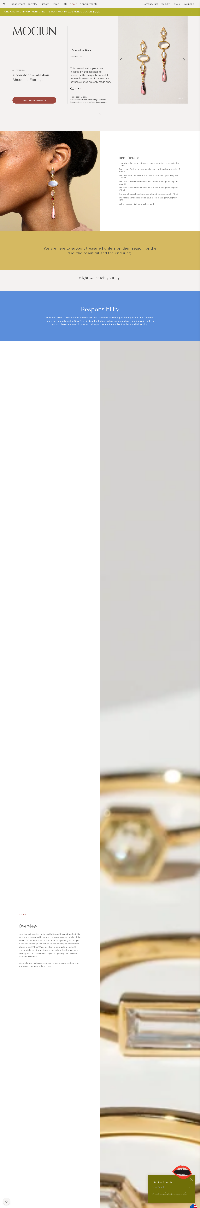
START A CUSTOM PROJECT (34, 100)
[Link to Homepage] (34, 31)
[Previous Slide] (121, 59)
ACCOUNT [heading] (165, 4)
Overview (28, 926)
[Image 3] (182, 98)
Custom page (100, 102)
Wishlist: (189, 4)
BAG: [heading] (177, 4)
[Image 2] (180, 98)
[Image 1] (179, 98)
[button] (4, 4)
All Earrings (18, 70)
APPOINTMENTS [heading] (151, 4)
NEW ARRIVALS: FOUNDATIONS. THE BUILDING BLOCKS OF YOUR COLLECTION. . (55, 12)
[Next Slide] (184, 59)
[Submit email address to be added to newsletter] (189, 1187)
